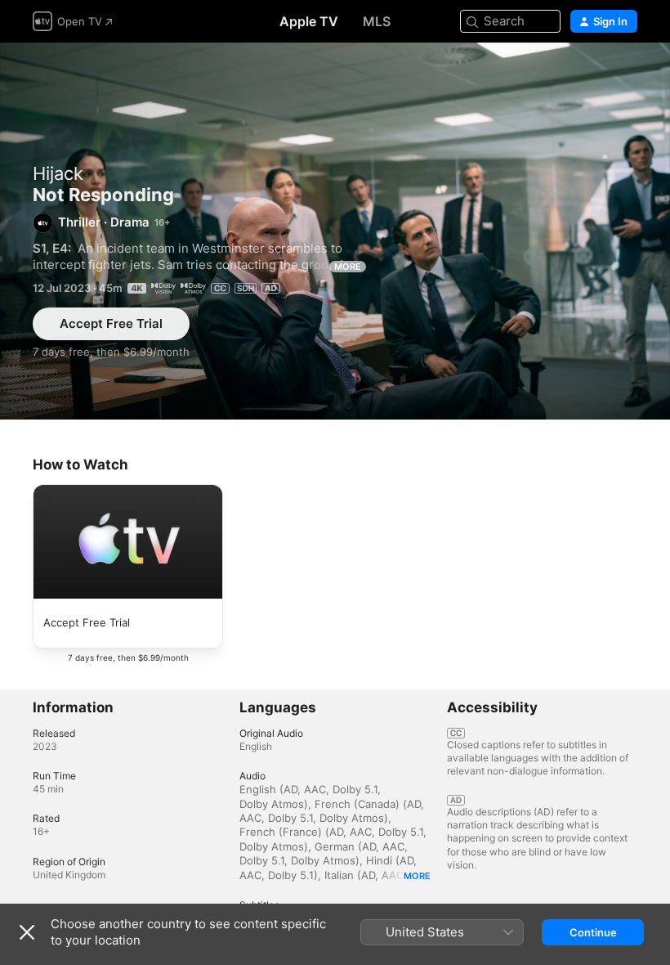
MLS (377, 21)
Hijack (58, 173)
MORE (347, 266)
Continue (593, 932)
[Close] (27, 932)
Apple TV (308, 21)
